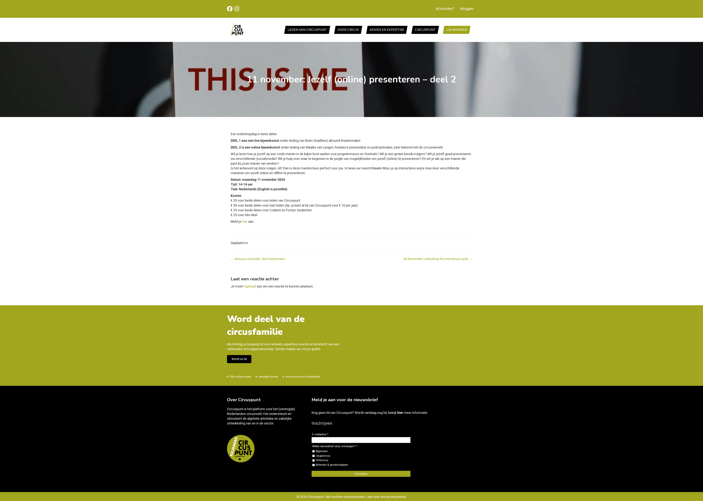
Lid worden (456, 29)
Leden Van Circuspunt (307, 29)
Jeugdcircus (323, 455)
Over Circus (348, 29)
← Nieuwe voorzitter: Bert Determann (258, 259)
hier (245, 221)
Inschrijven (361, 473)
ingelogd (249, 286)
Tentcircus (322, 460)
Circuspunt (425, 29)
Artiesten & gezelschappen (332, 464)
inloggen (466, 9)
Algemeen (322, 451)
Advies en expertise (387, 29)
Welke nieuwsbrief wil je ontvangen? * (334, 446)
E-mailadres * (320, 434)
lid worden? (445, 9)
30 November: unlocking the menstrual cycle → (437, 259)
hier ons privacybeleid (390, 497)
